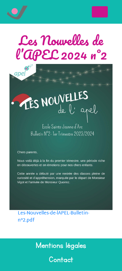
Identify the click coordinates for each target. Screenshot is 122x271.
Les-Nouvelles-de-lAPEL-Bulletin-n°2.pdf (53, 217)
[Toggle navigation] (100, 11)
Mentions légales (61, 245)
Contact (61, 260)
